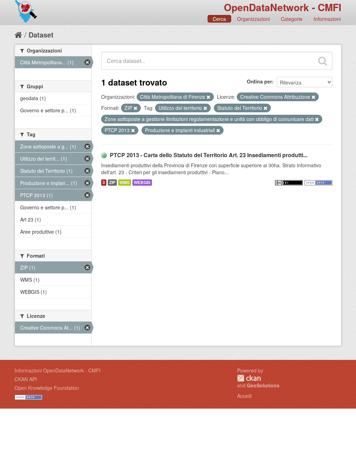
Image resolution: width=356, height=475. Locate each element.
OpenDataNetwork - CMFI (282, 7)
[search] (322, 61)
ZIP (112, 182)
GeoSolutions (263, 385)
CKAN (249, 378)
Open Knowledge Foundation (47, 387)
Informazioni (327, 18)
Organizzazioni (253, 18)
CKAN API (26, 379)
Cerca (219, 18)
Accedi (244, 395)
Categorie (291, 18)
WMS (125, 182)
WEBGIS (142, 182)
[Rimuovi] (208, 97)
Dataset (41, 35)
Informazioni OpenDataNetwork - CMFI (57, 370)
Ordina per (259, 81)
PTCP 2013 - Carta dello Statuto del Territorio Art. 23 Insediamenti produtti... (208, 155)
